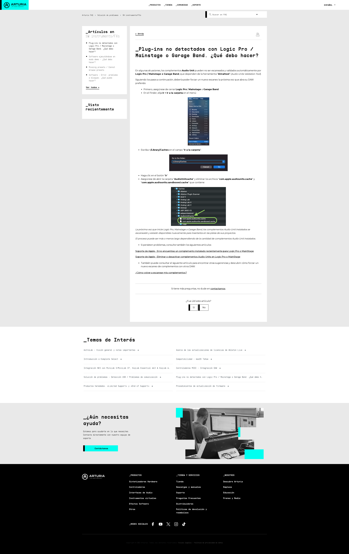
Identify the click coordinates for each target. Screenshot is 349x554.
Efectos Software (139, 503)
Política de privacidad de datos (208, 543)
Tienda (168, 5)
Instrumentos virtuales (142, 498)
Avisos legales (185, 543)
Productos (155, 5)
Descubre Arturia (233, 481)
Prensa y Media (231, 498)
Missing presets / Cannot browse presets (102, 68)
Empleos (227, 487)
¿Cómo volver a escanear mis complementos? (161, 272)
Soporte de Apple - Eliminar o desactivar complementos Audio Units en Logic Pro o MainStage (187, 256)
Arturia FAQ (87, 15)
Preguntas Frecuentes (188, 498)
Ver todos (91, 87)
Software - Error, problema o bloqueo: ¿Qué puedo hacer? (103, 78)
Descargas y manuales (188, 487)
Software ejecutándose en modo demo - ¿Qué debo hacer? (102, 59)
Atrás (141, 33)
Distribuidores (184, 503)
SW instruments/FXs (132, 15)
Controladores (137, 487)
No (204, 307)
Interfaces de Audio (140, 492)
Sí (194, 307)
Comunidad (182, 5)
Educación (228, 492)
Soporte (196, 5)
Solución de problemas (107, 15)
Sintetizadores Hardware (143, 481)
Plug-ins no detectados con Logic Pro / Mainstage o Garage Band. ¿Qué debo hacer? (103, 47)
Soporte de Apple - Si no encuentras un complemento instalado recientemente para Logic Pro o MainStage (194, 251)
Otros (132, 509)
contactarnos (217, 288)
